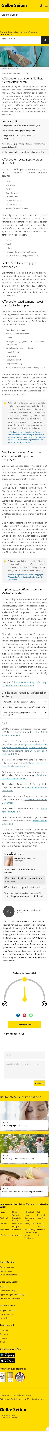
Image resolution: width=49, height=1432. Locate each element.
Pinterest (3, 1338)
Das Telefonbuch (6, 1314)
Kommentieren (25, 1024)
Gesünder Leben (13, 32)
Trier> (39, 1235)
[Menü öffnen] (46, 6)
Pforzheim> (5, 1235)
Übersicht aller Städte (9, 1275)
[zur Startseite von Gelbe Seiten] (17, 1409)
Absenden (39, 1083)
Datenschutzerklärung (22, 1395)
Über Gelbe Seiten (9, 1282)
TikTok (2, 1342)
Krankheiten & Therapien (28, 32)
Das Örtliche (5, 1318)
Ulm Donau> (17, 1235)
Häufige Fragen (6, 1271)
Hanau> (3, 1212)
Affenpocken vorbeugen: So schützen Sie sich (24, 887)
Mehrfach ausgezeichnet (13, 1368)
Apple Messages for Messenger (12, 1294)
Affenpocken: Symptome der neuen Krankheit (20, 871)
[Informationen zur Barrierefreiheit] (41, 6)
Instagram (4, 1330)
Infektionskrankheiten (8, 34)
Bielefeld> (41, 1229)
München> (4, 1229)
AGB (27, 1399)
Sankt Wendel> (43, 1218)
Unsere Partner (7, 1305)
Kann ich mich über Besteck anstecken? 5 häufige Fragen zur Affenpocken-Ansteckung (24, 894)
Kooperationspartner (8, 1310)
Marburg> (4, 1218)
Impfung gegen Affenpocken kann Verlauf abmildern (23, 152)
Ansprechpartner (7, 1267)
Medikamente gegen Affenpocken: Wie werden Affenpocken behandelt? (23, 145)
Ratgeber (2, 32)
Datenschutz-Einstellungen (11, 1399)
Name (8, 1055)
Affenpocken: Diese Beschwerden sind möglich (21, 125)
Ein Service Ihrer (9, 1416)
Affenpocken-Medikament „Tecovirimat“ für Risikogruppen (19, 137)
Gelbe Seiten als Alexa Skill (10, 1298)
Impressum (4, 1395)
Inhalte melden (38, 1399)
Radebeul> (16, 1229)
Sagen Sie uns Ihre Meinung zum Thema (22, 1064)
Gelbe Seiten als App (8, 1290)
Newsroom (4, 1287)
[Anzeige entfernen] (47, 1429)
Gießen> (3, 1223)
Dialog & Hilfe (7, 1262)
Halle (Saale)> (30, 1223)
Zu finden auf (7, 1325)
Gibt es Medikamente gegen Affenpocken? (19, 130)
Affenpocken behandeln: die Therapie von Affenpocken (23, 880)
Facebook (4, 1334)
